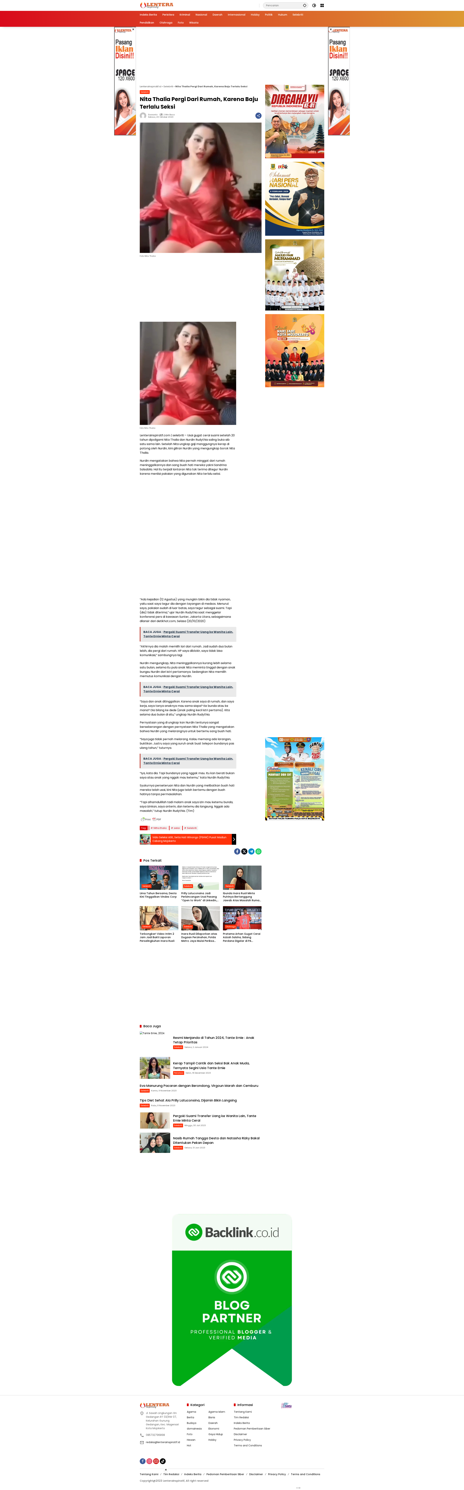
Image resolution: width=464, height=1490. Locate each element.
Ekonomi (213, 1428)
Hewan (191, 1440)
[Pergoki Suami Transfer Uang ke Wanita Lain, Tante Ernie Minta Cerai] (155, 1120)
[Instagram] (149, 1461)
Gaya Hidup (215, 1434)
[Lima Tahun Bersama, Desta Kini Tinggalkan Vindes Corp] (159, 878)
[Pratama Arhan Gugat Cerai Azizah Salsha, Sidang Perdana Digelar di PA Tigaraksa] (242, 918)
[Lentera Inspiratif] (157, 5)
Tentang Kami (243, 1412)
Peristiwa (178, 1072)
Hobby (212, 1440)
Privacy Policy (242, 1440)
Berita (190, 1417)
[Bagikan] (258, 116)
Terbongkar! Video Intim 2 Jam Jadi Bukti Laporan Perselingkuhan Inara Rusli (157, 937)
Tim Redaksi (241, 1417)
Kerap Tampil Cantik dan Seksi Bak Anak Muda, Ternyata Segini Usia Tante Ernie (211, 1065)
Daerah (213, 1423)
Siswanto (153, 115)
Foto (189, 1434)
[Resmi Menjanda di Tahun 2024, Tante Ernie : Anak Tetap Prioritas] (155, 1042)
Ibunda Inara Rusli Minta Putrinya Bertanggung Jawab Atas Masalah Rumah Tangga (242, 897)
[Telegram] (251, 851)
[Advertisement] (125, 81)
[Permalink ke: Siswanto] (144, 115)
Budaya (191, 1423)
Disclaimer (240, 1434)
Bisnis (211, 1417)
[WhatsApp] (258, 851)
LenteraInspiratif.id (150, 86)
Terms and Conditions (248, 1445)
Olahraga (231, 926)
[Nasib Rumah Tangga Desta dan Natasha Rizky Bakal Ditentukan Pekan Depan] (155, 1143)
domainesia (194, 1428)
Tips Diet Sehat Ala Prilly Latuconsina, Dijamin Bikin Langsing (188, 1100)
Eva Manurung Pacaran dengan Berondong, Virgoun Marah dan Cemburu (199, 1085)
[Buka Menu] (322, 5)
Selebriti (168, 86)
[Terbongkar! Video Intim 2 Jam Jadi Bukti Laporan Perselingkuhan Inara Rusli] (159, 918)
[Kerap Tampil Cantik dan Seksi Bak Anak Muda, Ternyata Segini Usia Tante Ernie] (155, 1068)
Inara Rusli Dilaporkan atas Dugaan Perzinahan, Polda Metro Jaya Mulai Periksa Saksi (199, 937)
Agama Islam (216, 1412)
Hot (189, 1445)
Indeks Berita (242, 1423)
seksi (177, 828)
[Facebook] (237, 851)
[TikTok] (163, 1461)
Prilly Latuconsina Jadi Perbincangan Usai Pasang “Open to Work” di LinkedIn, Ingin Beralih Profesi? (199, 897)
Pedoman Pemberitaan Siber (252, 1428)
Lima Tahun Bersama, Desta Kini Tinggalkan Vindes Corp (158, 895)
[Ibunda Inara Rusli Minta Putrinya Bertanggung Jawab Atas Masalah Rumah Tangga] (242, 878)
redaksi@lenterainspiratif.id (163, 1442)
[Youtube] (156, 1461)
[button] (304, 5)
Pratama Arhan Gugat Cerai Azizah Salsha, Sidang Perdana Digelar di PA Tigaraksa (241, 937)
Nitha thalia (160, 828)
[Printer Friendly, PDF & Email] (151, 819)
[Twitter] (244, 851)
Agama (191, 1412)
